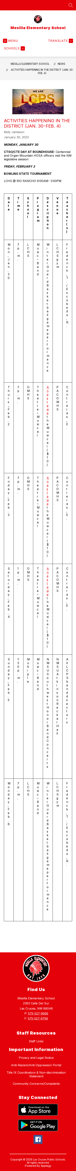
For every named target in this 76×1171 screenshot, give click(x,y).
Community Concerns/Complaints (36, 1083)
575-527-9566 (38, 1013)
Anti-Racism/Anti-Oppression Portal (36, 1065)
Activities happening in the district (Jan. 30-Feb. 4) (42, 71)
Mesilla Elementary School (30, 63)
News (61, 63)
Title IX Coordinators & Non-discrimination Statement (36, 1074)
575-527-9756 (38, 1018)
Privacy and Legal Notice (36, 1058)
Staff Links (36, 1041)
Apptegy (46, 1165)
